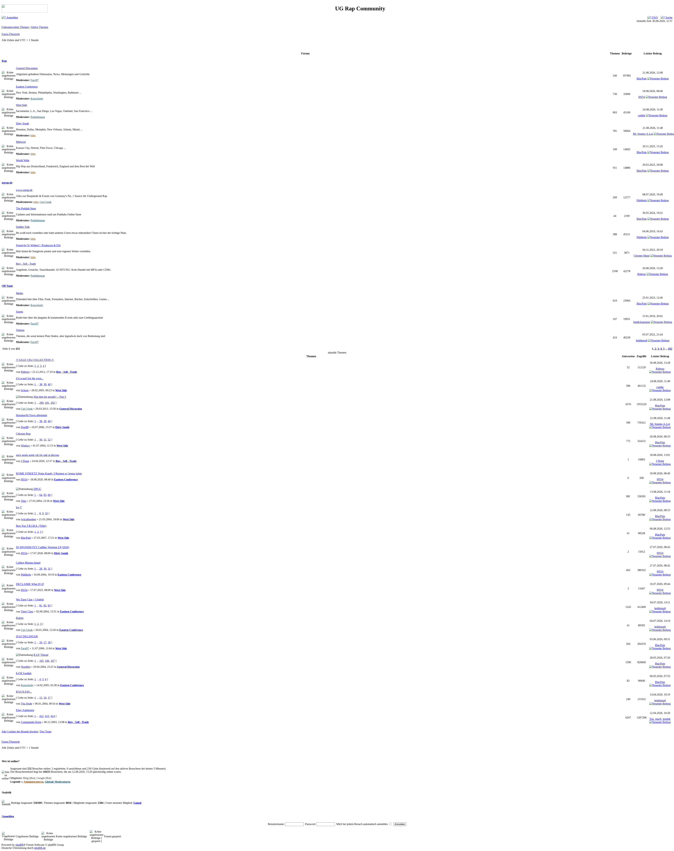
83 (49, 605)
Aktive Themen (39, 27)
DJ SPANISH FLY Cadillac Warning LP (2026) (42, 547)
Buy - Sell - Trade (26, 263)
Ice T (19, 507)
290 (41, 402)
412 (41, 716)
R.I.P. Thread (41, 654)
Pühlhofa (642, 200)
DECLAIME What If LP (30, 584)
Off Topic (7, 285)
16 (40, 642)
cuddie (641, 115)
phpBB (19, 844)
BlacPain (642, 78)
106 (47, 660)
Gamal (137, 802)
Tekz (23, 500)
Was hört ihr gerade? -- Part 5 (50, 396)
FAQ (655, 17)
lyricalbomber (28, 519)
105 (41, 660)
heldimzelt (641, 340)
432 (670, 348)
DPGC (37, 488)
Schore (25, 390)
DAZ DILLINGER (27, 636)
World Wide (22, 160)
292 (53, 402)
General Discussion (27, 68)
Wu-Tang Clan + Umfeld (30, 599)
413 (47, 716)
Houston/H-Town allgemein (31, 415)
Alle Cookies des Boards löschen (19, 731)
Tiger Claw (27, 611)
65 (45, 494)
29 (40, 568)
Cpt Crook (45, 201)
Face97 (35, 80)
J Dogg (25, 461)
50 (40, 439)
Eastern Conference (27, 86)
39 (45, 384)
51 (45, 439)
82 (45, 605)
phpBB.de (40, 847)
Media (19, 293)
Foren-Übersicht (11, 34)
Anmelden (12, 17)
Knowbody (37, 98)
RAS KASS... (24, 691)
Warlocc (25, 445)
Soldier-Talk (23, 226)
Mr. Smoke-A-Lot (643, 133)
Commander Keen (31, 722)
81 (40, 605)
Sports (19, 311)
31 (49, 568)
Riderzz (641, 274)
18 (49, 642)
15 (40, 697)
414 (53, 716)
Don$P (25, 427)
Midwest (21, 141)
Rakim (19, 617)
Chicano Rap (23, 433)
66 (49, 494)
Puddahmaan (38, 117)
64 (40, 494)
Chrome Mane (642, 255)
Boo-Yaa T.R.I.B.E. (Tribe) (31, 525)
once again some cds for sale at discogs (37, 455)
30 (45, 568)
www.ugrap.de (24, 190)
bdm (33, 135)
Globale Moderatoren (57, 781)
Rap (4, 60)
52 (49, 439)
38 (40, 384)
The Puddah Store (26, 208)
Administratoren (33, 781)
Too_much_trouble (659, 718)
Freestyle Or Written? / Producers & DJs (38, 245)
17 (45, 642)
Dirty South (22, 123)
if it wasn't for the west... (29, 378)
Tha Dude (26, 703)
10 (46, 513)
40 (49, 384)
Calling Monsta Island (28, 562)
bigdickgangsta (641, 322)
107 (53, 660)
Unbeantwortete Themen (15, 27)
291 (47, 402)
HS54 (641, 96)
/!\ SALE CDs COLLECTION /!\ (35, 359)
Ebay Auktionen (25, 710)
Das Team (45, 731)
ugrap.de (7, 182)
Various (20, 330)
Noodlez (25, 666)
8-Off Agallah (23, 673)
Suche (668, 17)
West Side (21, 105)
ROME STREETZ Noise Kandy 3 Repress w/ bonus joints (49, 473)
